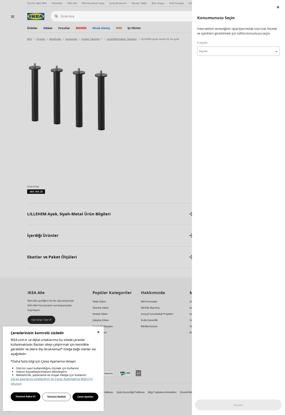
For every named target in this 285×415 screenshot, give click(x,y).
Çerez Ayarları (85, 396)
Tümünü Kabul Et (25, 396)
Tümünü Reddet (56, 396)
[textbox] (238, 51)
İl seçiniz (202, 42)
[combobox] (238, 51)
